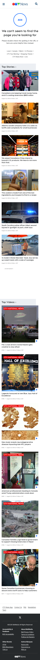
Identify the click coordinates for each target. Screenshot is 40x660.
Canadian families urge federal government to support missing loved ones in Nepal (20, 541)
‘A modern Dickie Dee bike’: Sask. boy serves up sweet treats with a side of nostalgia (20, 259)
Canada (14, 51)
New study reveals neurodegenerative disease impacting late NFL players (17, 443)
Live (26, 57)
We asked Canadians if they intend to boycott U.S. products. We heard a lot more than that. (19, 160)
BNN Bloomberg (7, 647)
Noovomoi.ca (25, 647)
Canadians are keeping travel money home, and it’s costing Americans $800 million (19, 94)
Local (8, 51)
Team (4, 610)
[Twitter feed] (20, 617)
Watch (21, 51)
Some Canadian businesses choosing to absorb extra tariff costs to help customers (19, 589)
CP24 (4, 644)
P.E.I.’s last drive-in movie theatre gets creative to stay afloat (17, 346)
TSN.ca (4, 649)
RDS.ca (23, 649)
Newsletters (32, 607)
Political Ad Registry (28, 637)
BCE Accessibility (8, 634)
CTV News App (7, 607)
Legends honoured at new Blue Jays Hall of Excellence (19, 395)
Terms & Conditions (27, 634)
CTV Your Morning (13, 54)
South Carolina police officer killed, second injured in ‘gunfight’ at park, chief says (19, 226)
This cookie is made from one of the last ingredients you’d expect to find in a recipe (19, 194)
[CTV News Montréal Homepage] (20, 4)
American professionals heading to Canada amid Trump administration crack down (20, 492)
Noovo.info (25, 644)
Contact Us (18, 607)
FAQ (24, 607)
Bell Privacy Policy (27, 632)
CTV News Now (18, 57)
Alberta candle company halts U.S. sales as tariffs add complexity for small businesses (19, 127)
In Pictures (28, 51)
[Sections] (4, 4)
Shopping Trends (26, 54)
